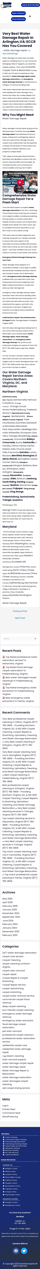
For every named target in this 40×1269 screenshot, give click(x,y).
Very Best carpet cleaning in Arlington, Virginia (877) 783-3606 (18, 745)
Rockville (14, 595)
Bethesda (15, 573)
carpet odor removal (13, 970)
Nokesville (14, 432)
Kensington (25, 595)
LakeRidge (26, 429)
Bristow (11, 422)
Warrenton (25, 485)
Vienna (14, 462)
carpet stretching (11, 992)
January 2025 (9, 909)
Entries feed (8, 1109)
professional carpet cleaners (17, 1034)
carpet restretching (13, 988)
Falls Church (17, 449)
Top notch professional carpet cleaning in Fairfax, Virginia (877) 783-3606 (19, 878)
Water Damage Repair (14, 118)
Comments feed (11, 1112)
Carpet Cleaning (11, 960)
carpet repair (9, 974)
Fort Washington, (19, 543)
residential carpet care (14, 1045)
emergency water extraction (17, 1020)
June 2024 (7, 920)
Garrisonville (20, 399)
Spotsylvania (18, 416)
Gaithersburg (16, 582)
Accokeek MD (18, 561)
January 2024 (9, 927)
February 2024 (10, 924)
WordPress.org (10, 1116)
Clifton (14, 445)
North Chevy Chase (23, 570)
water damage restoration (16, 1077)
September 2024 (11, 916)
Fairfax (22, 445)
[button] (30, 16)
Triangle (13, 435)
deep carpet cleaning (14, 1006)
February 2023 (9, 935)
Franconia (13, 452)
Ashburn (21, 478)
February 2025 (10, 906)
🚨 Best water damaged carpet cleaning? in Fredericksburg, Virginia (19, 681)
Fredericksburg (18, 409)
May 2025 (7, 898)
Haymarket (14, 429)
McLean (6, 455)
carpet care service (12, 956)
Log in (5, 1105)
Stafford (9, 403)
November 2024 (10, 913)
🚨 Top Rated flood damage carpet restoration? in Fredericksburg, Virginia (17, 670)
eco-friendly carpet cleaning (18, 1009)
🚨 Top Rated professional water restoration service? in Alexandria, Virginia (19, 660)
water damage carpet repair (18, 1063)
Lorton (33, 452)
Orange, (14, 406)
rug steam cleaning (13, 1055)
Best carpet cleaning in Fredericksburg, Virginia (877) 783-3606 (18, 778)
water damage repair (15, 50)
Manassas (9, 426)
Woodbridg (24, 435)
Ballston (27, 465)
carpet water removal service (18, 995)
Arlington (17, 465)
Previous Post (20, 611)
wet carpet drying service (16, 1088)
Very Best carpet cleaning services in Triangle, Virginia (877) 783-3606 (18, 811)
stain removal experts (14, 1059)
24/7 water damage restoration (19, 952)
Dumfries (21, 422)
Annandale (20, 439)
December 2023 (10, 931)
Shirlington (12, 468)
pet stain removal (12, 1031)
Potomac (25, 566)
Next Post (20, 617)
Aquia (9, 399)
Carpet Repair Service (14, 984)
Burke (19, 442)
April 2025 (7, 902)
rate (4, 123)
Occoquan (25, 432)
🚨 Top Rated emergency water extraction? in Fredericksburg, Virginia (19, 691)
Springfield (23, 458)
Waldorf (28, 555)
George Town (9, 509)
